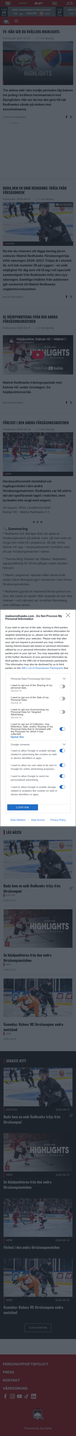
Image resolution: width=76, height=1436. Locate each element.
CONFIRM (22, 807)
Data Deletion (18, 819)
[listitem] (38, 678)
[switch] (62, 686)
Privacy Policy (58, 819)
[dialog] (38, 718)
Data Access (38, 819)
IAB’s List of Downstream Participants (42, 668)
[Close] (69, 616)
